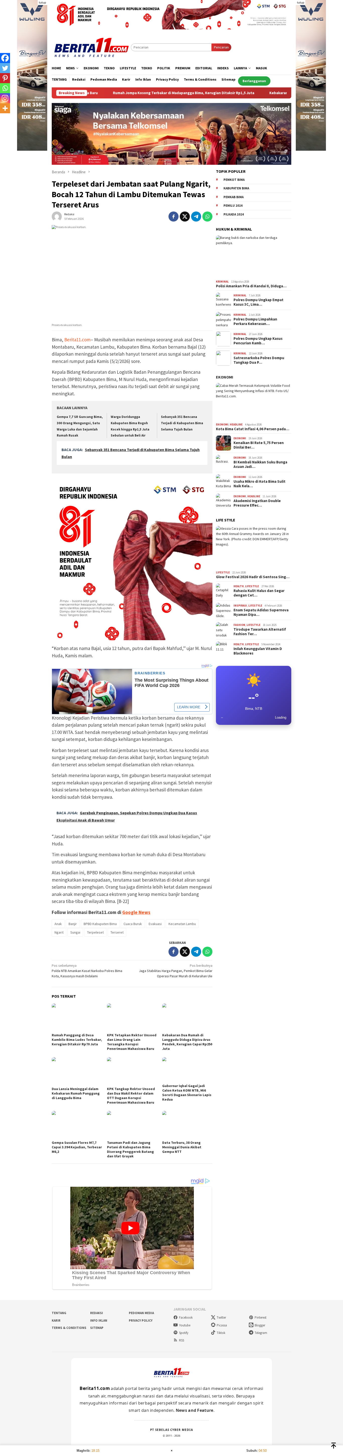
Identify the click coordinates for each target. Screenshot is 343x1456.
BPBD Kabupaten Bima (100, 924)
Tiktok (221, 1333)
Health (239, 586)
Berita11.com (77, 340)
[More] (5, 108)
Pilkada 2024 (233, 214)
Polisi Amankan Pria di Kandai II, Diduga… (251, 286)
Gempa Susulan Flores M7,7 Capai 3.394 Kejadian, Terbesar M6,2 (77, 1147)
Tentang (59, 1313)
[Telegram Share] (196, 216)
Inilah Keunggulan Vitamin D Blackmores (258, 651)
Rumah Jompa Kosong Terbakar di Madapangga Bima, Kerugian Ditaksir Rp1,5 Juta (133, 93)
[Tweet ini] (185, 216)
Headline (236, 424)
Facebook (186, 1317)
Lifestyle (223, 572)
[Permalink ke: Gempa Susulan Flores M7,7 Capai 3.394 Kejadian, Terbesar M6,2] (77, 1125)
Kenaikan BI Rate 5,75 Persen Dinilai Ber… (259, 445)
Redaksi (96, 1313)
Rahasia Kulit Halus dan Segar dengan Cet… (259, 593)
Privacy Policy (140, 1320)
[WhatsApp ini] (207, 216)
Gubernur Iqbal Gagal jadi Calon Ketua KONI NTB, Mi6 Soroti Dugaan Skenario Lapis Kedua (186, 1093)
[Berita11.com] (91, 47)
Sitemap (96, 1328)
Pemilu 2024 (233, 205)
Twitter (221, 1317)
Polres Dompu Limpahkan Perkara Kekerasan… (255, 321)
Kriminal (222, 281)
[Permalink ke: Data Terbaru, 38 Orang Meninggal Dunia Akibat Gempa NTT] (187, 1125)
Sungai (75, 932)
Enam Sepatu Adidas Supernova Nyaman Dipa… (261, 612)
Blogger (260, 1325)
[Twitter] (5, 68)
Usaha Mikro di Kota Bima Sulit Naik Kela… (259, 483)
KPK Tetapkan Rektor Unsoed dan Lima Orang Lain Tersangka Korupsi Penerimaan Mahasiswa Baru (131, 1042)
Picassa (222, 1325)
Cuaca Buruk (133, 924)
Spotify (183, 1333)
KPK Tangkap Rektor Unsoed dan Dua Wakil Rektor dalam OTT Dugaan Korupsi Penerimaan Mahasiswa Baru (131, 1096)
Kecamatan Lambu (182, 924)
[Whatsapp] (5, 88)
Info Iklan (98, 1320)
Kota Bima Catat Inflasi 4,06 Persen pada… (252, 429)
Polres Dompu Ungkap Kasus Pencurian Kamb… (258, 340)
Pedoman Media (141, 1313)
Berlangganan (254, 81)
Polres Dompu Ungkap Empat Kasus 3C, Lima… (258, 302)
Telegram (261, 1333)
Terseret (117, 932)
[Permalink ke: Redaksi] (57, 216)
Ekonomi (224, 377)
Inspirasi (240, 605)
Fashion (239, 625)
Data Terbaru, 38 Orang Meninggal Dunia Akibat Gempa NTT (181, 1147)
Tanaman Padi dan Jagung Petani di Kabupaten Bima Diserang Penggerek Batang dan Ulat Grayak (130, 1149)
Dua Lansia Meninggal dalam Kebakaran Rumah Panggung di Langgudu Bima (76, 1093)
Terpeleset (95, 932)
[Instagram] (5, 98)
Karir (56, 1320)
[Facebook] (5, 58)
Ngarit (59, 932)
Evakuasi (155, 924)
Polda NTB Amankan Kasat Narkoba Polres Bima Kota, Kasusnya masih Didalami (87, 970)
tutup (42, 2)
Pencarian (221, 47)
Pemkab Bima (233, 197)
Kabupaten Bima (236, 188)
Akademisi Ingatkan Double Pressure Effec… (257, 503)
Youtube (184, 1325)
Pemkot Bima (234, 180)
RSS (181, 1340)
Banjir (73, 924)
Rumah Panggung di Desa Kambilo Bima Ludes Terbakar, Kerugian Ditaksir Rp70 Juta (77, 1039)
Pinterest (260, 1317)
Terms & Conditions (69, 1328)
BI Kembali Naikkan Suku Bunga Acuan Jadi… (260, 464)
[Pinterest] (5, 78)
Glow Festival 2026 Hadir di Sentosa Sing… (253, 577)
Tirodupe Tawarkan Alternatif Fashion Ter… (260, 631)
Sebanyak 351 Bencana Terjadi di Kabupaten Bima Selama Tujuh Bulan (182, 423)
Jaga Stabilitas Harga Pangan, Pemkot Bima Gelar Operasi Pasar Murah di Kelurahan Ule (175, 970)
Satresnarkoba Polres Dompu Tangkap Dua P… (259, 360)
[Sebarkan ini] (173, 216)
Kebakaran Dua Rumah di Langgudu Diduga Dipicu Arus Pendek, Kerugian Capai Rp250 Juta (187, 1042)
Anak (58, 924)
